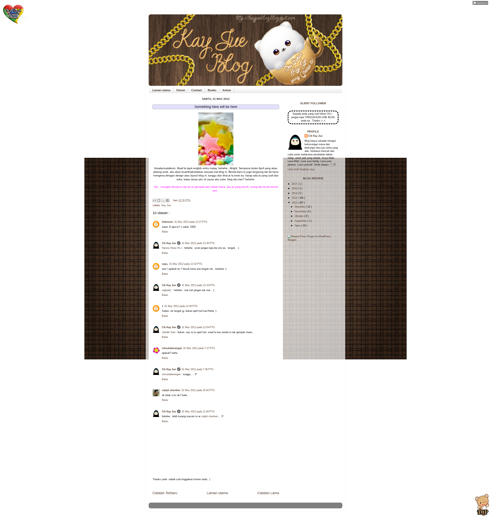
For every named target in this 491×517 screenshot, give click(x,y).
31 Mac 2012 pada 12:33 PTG (198, 285)
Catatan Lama (268, 493)
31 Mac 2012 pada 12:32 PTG (185, 264)
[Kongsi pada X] (163, 200)
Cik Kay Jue (169, 243)
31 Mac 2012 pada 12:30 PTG (198, 243)
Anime (226, 90)
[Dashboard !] (480, 4)
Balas (165, 231)
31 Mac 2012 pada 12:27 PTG (190, 222)
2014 (295, 193)
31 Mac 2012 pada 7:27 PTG (199, 348)
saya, (165, 264)
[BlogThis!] (159, 200)
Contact (196, 90)
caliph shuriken (171, 390)
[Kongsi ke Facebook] (168, 200)
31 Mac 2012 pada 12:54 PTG (198, 327)
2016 (295, 188)
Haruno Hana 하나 (172, 248)
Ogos (298, 225)
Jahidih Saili (168, 332)
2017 (295, 184)
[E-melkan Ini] (154, 200)
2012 (295, 202)
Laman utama (161, 90)
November (301, 211)
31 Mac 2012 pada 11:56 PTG (198, 411)
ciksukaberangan (172, 348)
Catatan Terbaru (164, 493)
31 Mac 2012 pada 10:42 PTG (198, 390)
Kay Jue (166, 205)
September (301, 221)
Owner (180, 90)
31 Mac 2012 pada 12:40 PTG (181, 306)
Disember (300, 206)
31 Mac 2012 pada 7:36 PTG (197, 369)
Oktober (299, 216)
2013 (295, 198)
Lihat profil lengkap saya (301, 169)
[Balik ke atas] (482, 505)
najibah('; (167, 290)
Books (212, 90)
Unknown (167, 222)
